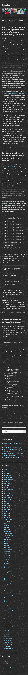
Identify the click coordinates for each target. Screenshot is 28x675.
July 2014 (6, 630)
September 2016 (8, 596)
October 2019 (7, 555)
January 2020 (7, 551)
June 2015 (6, 614)
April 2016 (6, 600)
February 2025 (8, 483)
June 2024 (6, 491)
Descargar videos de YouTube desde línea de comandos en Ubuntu (13, 157)
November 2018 (8, 574)
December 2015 (8, 606)
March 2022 (7, 513)
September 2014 (8, 626)
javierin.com (21, 189)
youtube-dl (10, 203)
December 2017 (8, 586)
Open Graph (5, 45)
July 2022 (6, 511)
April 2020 (6, 545)
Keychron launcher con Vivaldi (12, 447)
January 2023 (7, 507)
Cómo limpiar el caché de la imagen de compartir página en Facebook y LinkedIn (13, 31)
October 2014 (7, 624)
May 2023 (6, 501)
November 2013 (8, 644)
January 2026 (7, 475)
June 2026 (6, 471)
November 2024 (8, 485)
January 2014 (7, 640)
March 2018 (7, 580)
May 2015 (6, 616)
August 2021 (7, 523)
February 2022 (8, 515)
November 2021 (8, 521)
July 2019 (6, 559)
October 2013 (7, 646)
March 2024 (7, 493)
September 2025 (8, 479)
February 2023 (8, 505)
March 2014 (7, 636)
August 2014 (7, 628)
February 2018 (8, 582)
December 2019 (8, 553)
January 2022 (7, 517)
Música (6, 666)
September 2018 (8, 576)
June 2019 (6, 561)
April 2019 (6, 565)
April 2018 (6, 578)
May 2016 (6, 598)
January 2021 (7, 531)
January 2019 (7, 572)
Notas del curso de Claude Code (12, 457)
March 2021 (7, 529)
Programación (11, 147)
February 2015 (8, 620)
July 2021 (6, 525)
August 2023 (7, 499)
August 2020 (7, 539)
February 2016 (8, 604)
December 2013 (8, 642)
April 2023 (6, 503)
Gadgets (6, 662)
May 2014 (6, 634)
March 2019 (7, 568)
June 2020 (6, 541)
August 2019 (7, 557)
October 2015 (7, 608)
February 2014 (8, 638)
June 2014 (6, 632)
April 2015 (6, 618)
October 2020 (7, 537)
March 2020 (7, 547)
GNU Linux (10, 312)
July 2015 (6, 612)
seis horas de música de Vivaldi (11, 167)
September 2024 (8, 489)
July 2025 (6, 481)
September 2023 (8, 497)
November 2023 (8, 495)
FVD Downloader (7, 185)
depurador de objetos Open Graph (15, 93)
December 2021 (8, 519)
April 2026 (7, 473)
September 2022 (8, 509)
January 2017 (7, 592)
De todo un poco (8, 660)
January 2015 (7, 622)
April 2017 (6, 590)
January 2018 (7, 584)
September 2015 (8, 610)
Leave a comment (20, 147)
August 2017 (7, 588)
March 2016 (7, 602)
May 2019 (6, 563)
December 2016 (8, 594)
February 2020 (8, 549)
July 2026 (6, 469)
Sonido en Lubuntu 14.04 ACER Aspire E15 (13, 320)
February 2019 (8, 570)
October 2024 (7, 487)
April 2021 (6, 527)
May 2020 (6, 543)
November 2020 (8, 535)
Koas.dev (6, 5)
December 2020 (8, 533)
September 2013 (8, 648)
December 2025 (8, 477)
